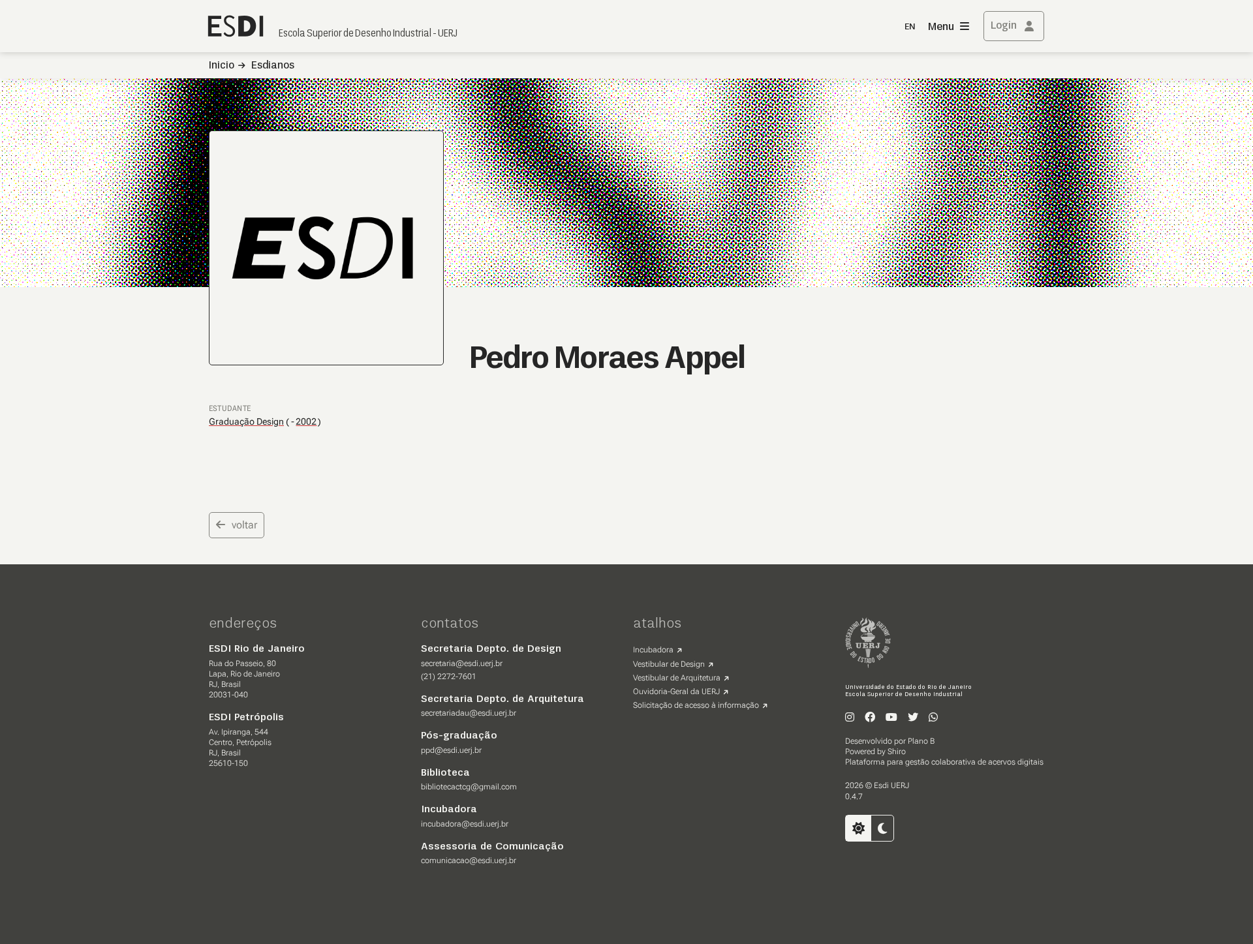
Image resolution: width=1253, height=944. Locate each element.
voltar (244, 525)
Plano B (921, 741)
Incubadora (653, 649)
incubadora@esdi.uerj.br (464, 824)
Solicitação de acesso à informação (696, 705)
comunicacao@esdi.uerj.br (468, 860)
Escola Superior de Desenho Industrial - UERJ (368, 34)
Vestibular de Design (669, 664)
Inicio (221, 66)
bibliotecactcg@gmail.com (469, 786)
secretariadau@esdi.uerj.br (468, 713)
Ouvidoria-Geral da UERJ (676, 691)
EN (910, 27)
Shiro (897, 751)
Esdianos (272, 66)
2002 (306, 422)
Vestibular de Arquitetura (676, 677)
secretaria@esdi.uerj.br (462, 663)
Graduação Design (246, 421)
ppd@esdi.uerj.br (451, 750)
